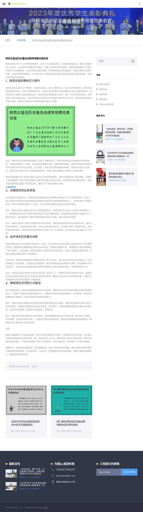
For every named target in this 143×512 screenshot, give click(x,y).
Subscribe (129, 472)
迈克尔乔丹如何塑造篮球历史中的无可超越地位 (25, 423)
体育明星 (21, 40)
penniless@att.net (65, 476)
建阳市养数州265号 (65, 482)
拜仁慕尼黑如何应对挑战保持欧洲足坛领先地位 (71, 423)
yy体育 (45, 507)
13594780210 (65, 469)
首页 (8, 40)
